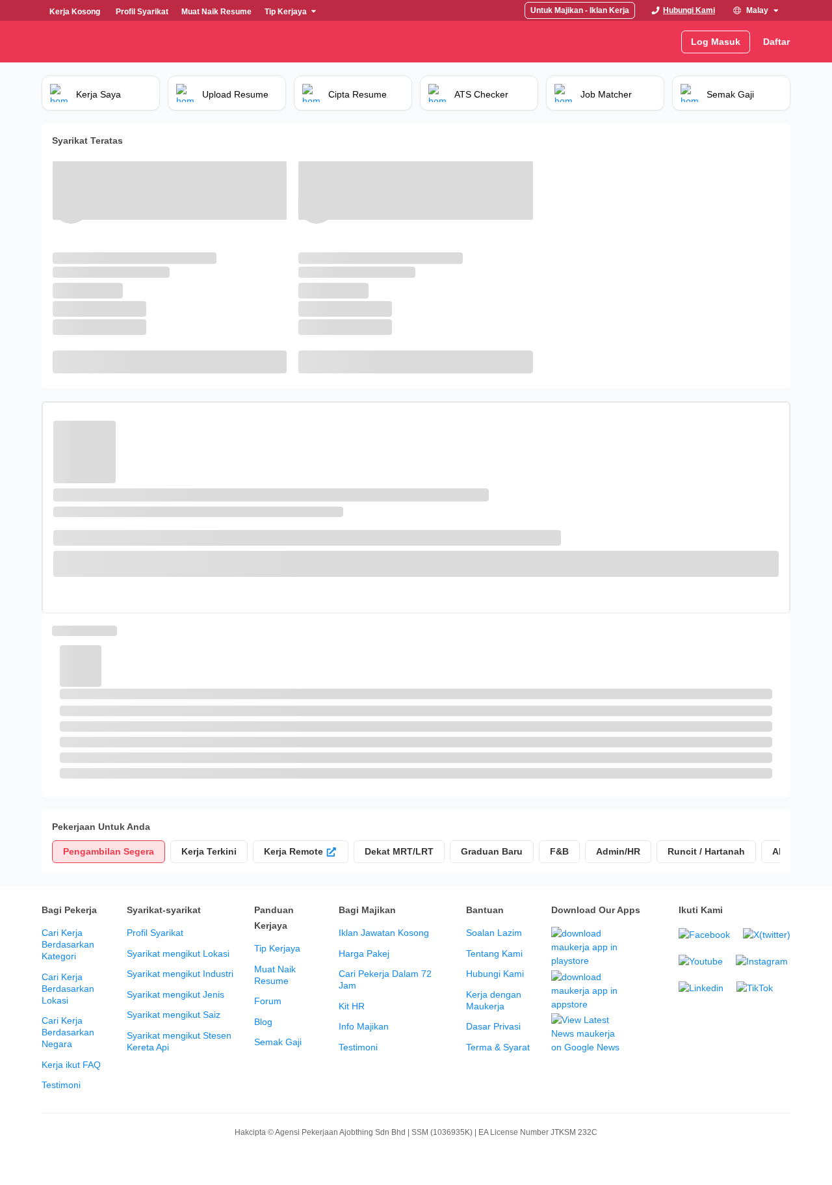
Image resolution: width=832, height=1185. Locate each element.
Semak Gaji (278, 1042)
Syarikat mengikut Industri (180, 973)
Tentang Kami (494, 953)
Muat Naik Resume (275, 975)
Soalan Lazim (494, 932)
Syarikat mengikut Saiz (173, 1014)
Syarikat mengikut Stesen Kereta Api (179, 1041)
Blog (263, 1022)
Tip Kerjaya (277, 948)
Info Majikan (364, 1026)
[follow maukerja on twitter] (766, 935)
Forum (267, 1001)
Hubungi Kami (495, 973)
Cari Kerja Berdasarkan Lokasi (68, 988)
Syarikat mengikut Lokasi (178, 953)
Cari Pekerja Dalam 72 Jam (385, 979)
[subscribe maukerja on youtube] (701, 961)
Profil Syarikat (155, 932)
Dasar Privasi (493, 1026)
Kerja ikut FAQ (71, 1064)
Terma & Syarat (498, 1047)
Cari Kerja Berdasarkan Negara (68, 1032)
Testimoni (61, 1085)
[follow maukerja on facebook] (704, 935)
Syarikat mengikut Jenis (175, 994)
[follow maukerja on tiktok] (754, 988)
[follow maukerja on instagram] (762, 961)
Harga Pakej (364, 953)
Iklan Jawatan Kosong (384, 932)
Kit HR (352, 1006)
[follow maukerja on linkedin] (701, 988)
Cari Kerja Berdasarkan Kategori (68, 944)
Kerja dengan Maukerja (493, 1000)
